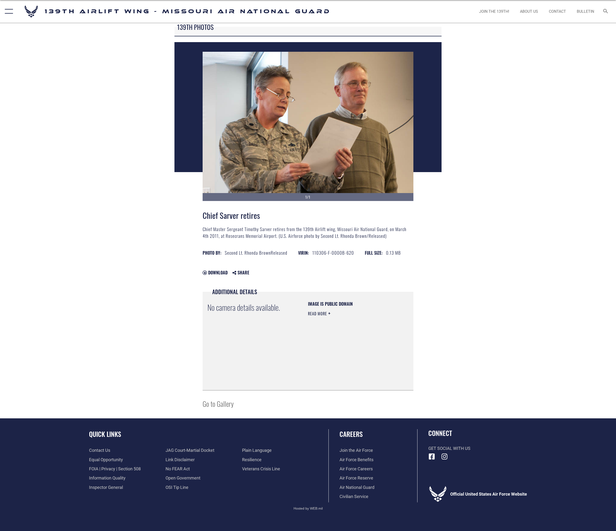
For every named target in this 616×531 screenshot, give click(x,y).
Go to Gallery (218, 403)
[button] (8, 11)
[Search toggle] (606, 11)
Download (217, 272)
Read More (318, 314)
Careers (351, 434)
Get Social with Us (449, 448)
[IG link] (444, 456)
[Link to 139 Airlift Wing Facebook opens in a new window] (432, 456)
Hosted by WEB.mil (308, 508)
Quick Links (105, 434)
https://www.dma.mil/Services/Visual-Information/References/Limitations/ (337, 361)
